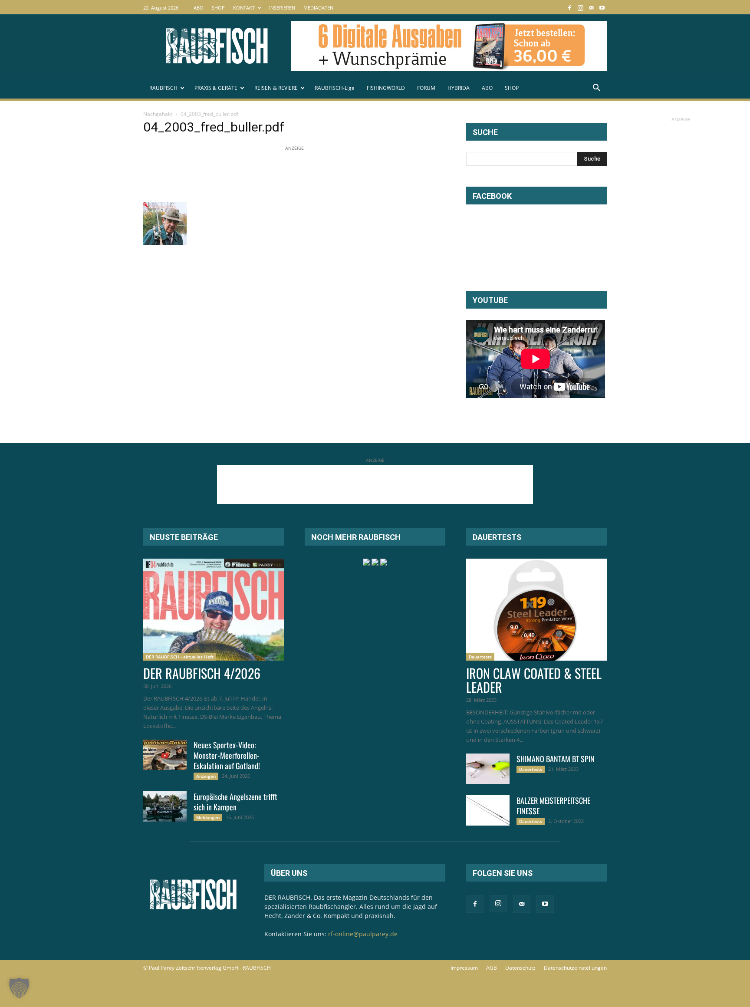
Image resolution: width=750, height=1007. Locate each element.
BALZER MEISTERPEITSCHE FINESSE (553, 805)
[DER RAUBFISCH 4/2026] (213, 610)
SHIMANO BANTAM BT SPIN (555, 758)
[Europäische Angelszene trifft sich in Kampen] (165, 806)
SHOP (218, 7)
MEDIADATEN (318, 7)
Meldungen (208, 817)
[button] (596, 89)
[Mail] (591, 7)
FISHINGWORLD (386, 88)
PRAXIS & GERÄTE (215, 88)
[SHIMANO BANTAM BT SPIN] (488, 769)
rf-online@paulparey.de (363, 934)
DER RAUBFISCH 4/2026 (201, 673)
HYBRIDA (458, 88)
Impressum (464, 967)
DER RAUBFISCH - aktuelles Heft (180, 657)
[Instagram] (580, 7)
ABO (199, 7)
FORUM (426, 88)
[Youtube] (602, 7)
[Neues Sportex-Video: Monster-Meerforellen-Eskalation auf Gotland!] (165, 755)
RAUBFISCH (163, 88)
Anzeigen (206, 776)
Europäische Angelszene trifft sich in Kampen (235, 802)
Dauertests (480, 657)
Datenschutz (520, 967)
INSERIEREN (282, 7)
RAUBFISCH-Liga (335, 88)
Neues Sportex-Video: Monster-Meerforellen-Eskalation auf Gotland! (227, 755)
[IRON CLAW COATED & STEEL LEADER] (536, 610)
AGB (491, 967)
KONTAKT (244, 7)
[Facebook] (569, 7)
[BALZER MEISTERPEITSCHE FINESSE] (488, 810)
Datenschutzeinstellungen (575, 967)
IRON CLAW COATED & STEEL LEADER (534, 680)
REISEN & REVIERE (276, 88)
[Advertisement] (301, 172)
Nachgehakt (157, 114)
